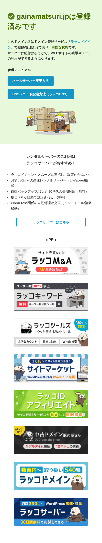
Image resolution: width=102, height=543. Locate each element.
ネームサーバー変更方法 (30, 81)
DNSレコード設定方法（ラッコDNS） (40, 94)
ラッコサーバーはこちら (51, 222)
